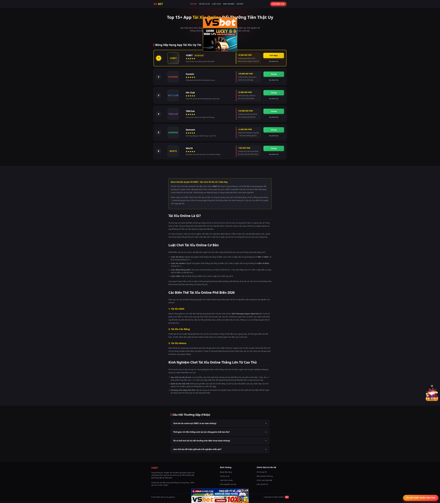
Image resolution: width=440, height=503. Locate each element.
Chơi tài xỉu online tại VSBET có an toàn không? (194, 423)
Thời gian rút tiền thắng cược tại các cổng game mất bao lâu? (201, 432)
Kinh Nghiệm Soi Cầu (228, 484)
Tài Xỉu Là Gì (204, 4)
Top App (193, 4)
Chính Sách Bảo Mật (264, 480)
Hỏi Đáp (239, 4)
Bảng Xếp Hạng (226, 472)
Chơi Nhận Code (278, 4)
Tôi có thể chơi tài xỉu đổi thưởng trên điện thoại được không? (201, 440)
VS (158, 4)
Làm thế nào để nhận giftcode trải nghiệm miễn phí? (197, 449)
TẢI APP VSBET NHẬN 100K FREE (420, 497)
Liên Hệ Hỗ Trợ (262, 484)
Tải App (274, 74)
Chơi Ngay (274, 55)
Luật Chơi (216, 4)
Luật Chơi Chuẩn (226, 480)
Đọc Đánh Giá (273, 61)
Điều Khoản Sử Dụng (265, 476)
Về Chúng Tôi (262, 472)
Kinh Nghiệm (228, 4)
